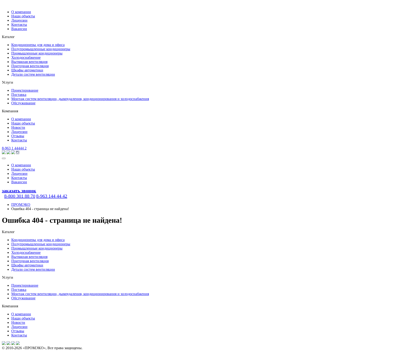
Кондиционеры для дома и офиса (38, 45)
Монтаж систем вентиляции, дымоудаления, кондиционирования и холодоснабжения (80, 99)
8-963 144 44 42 (51, 196)
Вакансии (19, 29)
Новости (18, 127)
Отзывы (17, 136)
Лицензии (19, 20)
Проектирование (24, 90)
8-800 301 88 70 (19, 196)
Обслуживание (23, 103)
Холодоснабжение (26, 57)
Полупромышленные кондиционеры (40, 49)
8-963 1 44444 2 (14, 148)
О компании (21, 12)
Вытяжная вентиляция (29, 62)
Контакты (19, 25)
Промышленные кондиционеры (36, 53)
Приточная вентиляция (30, 66)
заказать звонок (19, 190)
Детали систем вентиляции (33, 74)
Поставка (18, 95)
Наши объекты (23, 16)
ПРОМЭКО (20, 205)
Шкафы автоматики (27, 70)
